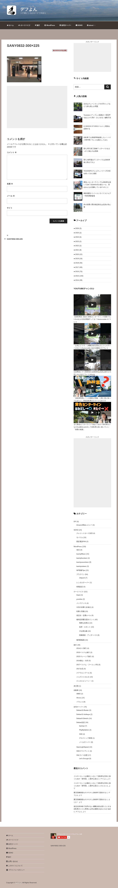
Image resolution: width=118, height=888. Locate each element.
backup (81, 726)
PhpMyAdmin (84, 730)
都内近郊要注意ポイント (85, 619)
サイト (9, 208)
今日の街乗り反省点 (83, 607)
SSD (80, 734)
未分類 (76, 686)
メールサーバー (84, 742)
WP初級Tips (80, 570)
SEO (78, 550)
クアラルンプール (82, 673)
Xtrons (78, 698)
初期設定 (79, 587)
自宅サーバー (66, 25)
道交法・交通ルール (83, 615)
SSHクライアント (82, 751)
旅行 (38, 25)
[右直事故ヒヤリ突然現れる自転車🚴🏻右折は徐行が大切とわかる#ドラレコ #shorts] (92, 360)
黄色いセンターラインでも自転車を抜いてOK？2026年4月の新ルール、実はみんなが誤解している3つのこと (97, 184)
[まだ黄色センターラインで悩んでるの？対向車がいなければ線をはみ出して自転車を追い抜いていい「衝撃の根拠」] (92, 412)
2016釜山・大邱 (82, 661)
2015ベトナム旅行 (83, 652)
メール (11, 196)
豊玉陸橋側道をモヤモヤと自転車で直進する (90, 792)
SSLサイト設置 (81, 755)
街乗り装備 (80, 611)
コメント (12, 152)
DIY (75, 521)
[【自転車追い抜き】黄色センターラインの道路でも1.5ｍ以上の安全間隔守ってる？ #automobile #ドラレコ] (92, 304)
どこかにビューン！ (83, 681)
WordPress (50, 25)
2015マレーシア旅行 (83, 656)
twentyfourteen (81, 558)
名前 (10, 184)
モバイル (79, 537)
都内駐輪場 (80, 640)
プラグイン (80, 574)
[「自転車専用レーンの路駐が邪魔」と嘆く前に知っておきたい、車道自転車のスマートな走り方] (92, 386)
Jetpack (82, 578)
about (90, 25)
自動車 (76, 690)
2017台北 (79, 669)
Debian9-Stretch (82, 718)
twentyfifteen (81, 554)
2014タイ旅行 (81, 648)
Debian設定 (80, 722)
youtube (79, 599)
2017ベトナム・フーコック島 (87, 665)
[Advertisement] (37, 107)
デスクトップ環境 (85, 738)
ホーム (11, 25)
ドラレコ (79, 702)
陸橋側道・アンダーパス (88, 635)
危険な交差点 (84, 623)
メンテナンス (81, 603)
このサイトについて (15, 866)
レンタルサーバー (82, 582)
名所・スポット (84, 627)
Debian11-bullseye (83, 714)
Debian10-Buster (82, 710)
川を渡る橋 (83, 631)
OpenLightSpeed (82, 747)
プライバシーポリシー (16, 870)
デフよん (28, 9)
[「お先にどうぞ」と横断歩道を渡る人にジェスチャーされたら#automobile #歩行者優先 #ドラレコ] (92, 333)
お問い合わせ (13, 861)
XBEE (78, 694)
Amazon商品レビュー (84, 525)
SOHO (80, 25)
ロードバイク (25, 25)
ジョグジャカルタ (82, 677)
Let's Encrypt (84, 758)
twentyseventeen (82, 562)
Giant (78, 595)
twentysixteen (81, 566)
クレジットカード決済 (84, 533)
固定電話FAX (81, 541)
